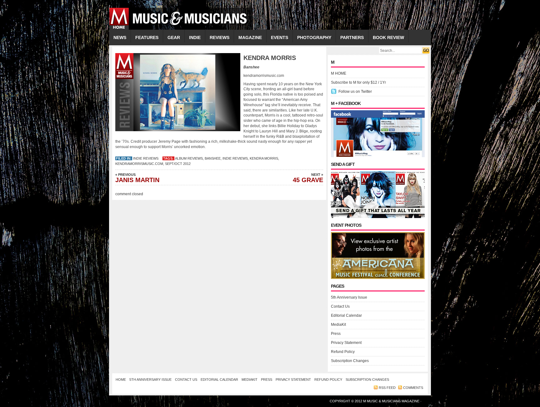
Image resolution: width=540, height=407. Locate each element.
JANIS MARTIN (137, 178)
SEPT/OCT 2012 (178, 164)
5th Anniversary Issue (349, 297)
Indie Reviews (145, 158)
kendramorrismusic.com (139, 164)
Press (336, 333)
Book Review (388, 37)
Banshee (213, 158)
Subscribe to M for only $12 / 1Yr (358, 82)
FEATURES (146, 37)
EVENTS (279, 37)
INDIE (195, 37)
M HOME (338, 73)
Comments (413, 388)
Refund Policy (343, 352)
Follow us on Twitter (355, 91)
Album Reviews (189, 158)
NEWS (119, 37)
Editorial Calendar (346, 315)
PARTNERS (352, 37)
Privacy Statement (346, 342)
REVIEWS (219, 37)
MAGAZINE (250, 37)
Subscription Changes (350, 361)
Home (121, 379)
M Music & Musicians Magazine (391, 401)
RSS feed (387, 388)
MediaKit (338, 324)
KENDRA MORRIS (264, 158)
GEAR (174, 37)
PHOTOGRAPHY (314, 37)
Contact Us (340, 306)
